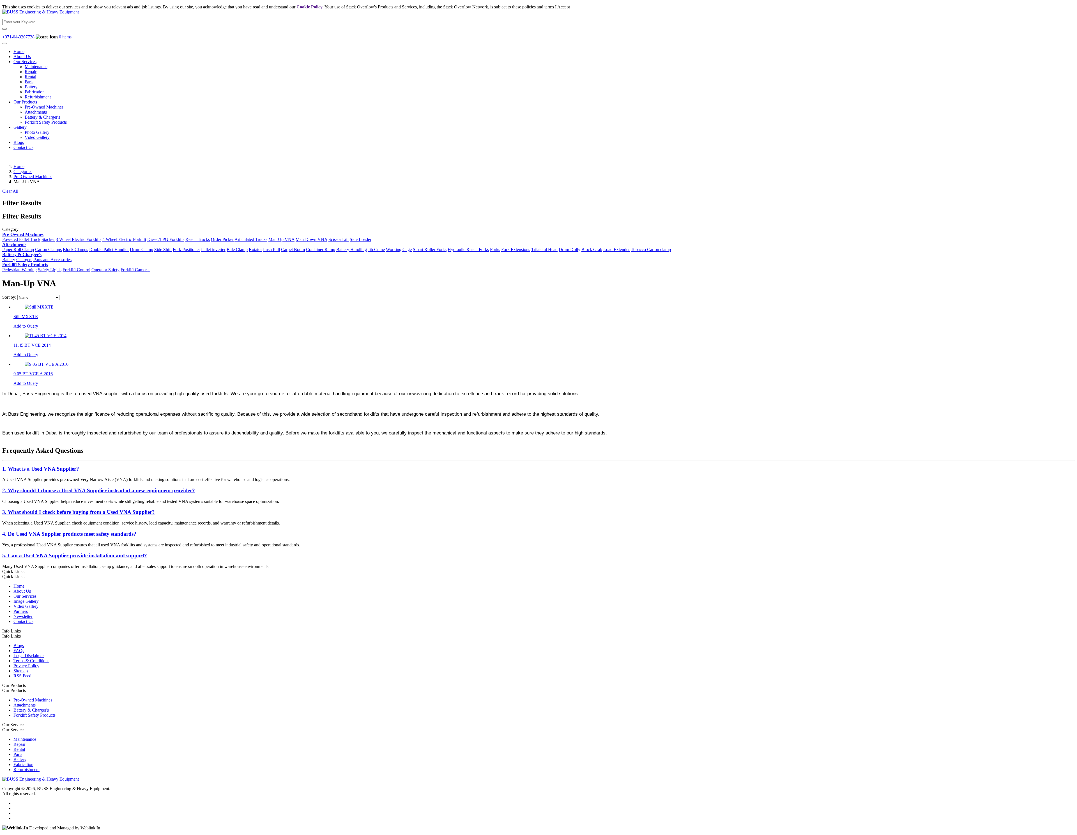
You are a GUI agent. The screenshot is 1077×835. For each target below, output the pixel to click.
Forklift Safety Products (46, 122)
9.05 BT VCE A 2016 (33, 373)
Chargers (24, 259)
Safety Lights (49, 269)
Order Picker (222, 239)
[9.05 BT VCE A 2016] (46, 364)
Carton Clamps (48, 249)
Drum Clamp (141, 249)
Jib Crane (376, 249)
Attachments (36, 112)
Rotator (255, 249)
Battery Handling (351, 249)
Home (18, 51)
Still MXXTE (25, 316)
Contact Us (23, 147)
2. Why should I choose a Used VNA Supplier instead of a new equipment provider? (98, 490)
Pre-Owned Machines (44, 107)
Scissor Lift (338, 239)
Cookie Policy (309, 6)
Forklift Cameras (135, 269)
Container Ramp (320, 249)
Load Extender (616, 249)
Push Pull (271, 249)
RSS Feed (22, 675)
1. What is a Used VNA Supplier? (40, 469)
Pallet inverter (213, 249)
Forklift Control (76, 269)
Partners (20, 611)
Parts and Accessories (52, 259)
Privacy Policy (26, 665)
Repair (30, 71)
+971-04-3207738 (18, 36)
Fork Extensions (515, 249)
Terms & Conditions (31, 660)
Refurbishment (38, 97)
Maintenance (36, 66)
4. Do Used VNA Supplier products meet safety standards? (69, 534)
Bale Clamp (237, 249)
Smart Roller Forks (430, 249)
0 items (65, 36)
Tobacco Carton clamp (651, 249)
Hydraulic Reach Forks (468, 249)
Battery (31, 86)
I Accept (562, 6)
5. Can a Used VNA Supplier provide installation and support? (74, 555)
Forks (495, 249)
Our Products (25, 102)
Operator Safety (105, 269)
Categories (22, 171)
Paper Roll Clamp (18, 249)
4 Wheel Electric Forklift (124, 239)
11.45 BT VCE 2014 (32, 345)
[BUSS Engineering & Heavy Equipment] (40, 12)
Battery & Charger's (42, 117)
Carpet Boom (293, 249)
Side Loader (360, 239)
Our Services (24, 61)
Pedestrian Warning (19, 269)
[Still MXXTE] (39, 307)
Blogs (18, 142)
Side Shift (163, 249)
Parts (29, 81)
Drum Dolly (569, 249)
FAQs (18, 650)
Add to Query (25, 326)
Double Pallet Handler (109, 249)
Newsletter (23, 616)
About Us (22, 56)
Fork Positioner (186, 249)
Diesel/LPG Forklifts (165, 239)
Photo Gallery (37, 132)
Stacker (48, 239)
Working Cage (399, 249)
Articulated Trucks (250, 239)
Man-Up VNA (281, 239)
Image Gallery (26, 601)
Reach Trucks (197, 239)
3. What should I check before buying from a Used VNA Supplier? (78, 512)
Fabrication (35, 91)
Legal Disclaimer (28, 655)
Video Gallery (37, 137)
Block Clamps (75, 249)
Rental (30, 76)
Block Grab (591, 249)
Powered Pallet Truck (21, 239)
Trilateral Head (544, 249)
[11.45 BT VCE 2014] (45, 335)
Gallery (20, 127)
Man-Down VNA (311, 239)
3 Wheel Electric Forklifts (78, 239)
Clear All (10, 191)
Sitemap (20, 670)
